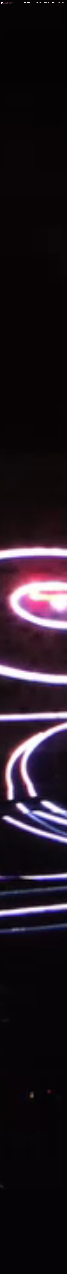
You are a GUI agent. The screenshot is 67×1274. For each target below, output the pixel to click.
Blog (53, 2)
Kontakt (46, 2)
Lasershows (27, 2)
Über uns (38, 2)
